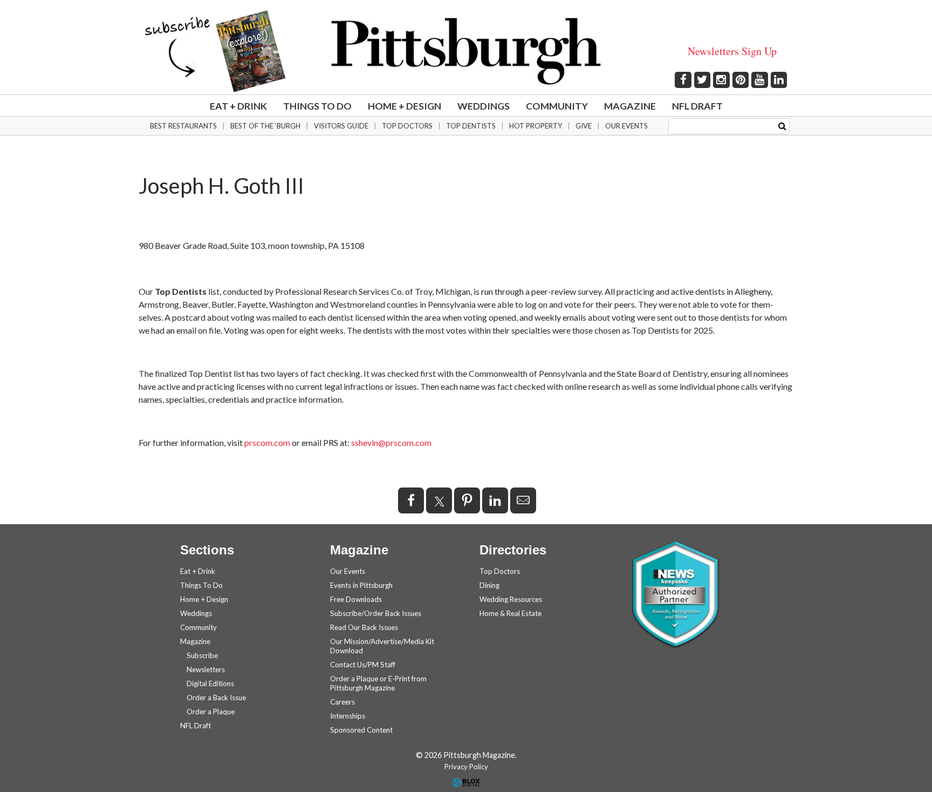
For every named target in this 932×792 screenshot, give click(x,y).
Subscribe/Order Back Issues (375, 613)
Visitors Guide (341, 125)
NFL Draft (697, 106)
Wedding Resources (510, 599)
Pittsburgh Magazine (466, 51)
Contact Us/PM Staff (362, 664)
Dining (489, 585)
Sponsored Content (361, 730)
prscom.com (267, 442)
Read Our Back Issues (364, 627)
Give (583, 125)
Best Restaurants (183, 125)
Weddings (483, 106)
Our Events (626, 125)
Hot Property (535, 125)
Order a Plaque (211, 711)
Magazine (630, 106)
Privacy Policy (466, 766)
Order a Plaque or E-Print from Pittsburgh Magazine (378, 683)
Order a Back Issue (216, 697)
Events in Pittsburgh (361, 585)
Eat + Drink (238, 106)
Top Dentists (471, 125)
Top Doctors (407, 125)
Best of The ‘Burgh (265, 125)
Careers (342, 702)
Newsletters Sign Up (732, 51)
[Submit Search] (782, 125)
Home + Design (404, 106)
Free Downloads (356, 599)
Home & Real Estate (510, 613)
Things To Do (317, 106)
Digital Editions (210, 683)
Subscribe (202, 655)
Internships (347, 716)
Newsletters (206, 669)
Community (557, 106)
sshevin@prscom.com (391, 442)
